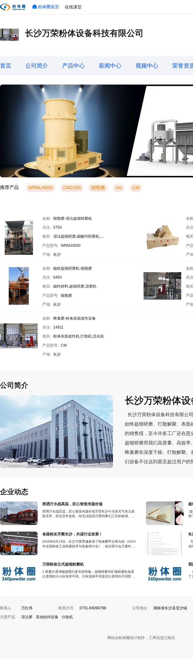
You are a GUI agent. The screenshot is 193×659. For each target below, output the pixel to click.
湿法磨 (26, 617)
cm (119, 187)
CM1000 (72, 187)
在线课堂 (73, 7)
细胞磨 (98, 187)
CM (136, 187)
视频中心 (147, 65)
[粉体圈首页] (12, 7)
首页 (5, 65)
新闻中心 (110, 65)
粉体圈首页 (48, 6)
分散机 (67, 617)
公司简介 (36, 65)
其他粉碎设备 (47, 617)
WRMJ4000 (40, 187)
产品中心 (73, 65)
